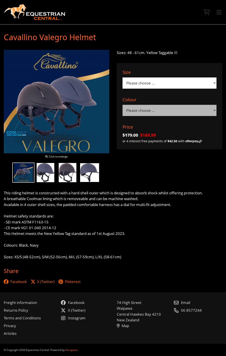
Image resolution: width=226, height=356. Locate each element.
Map (125, 325)
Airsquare (71, 350)
